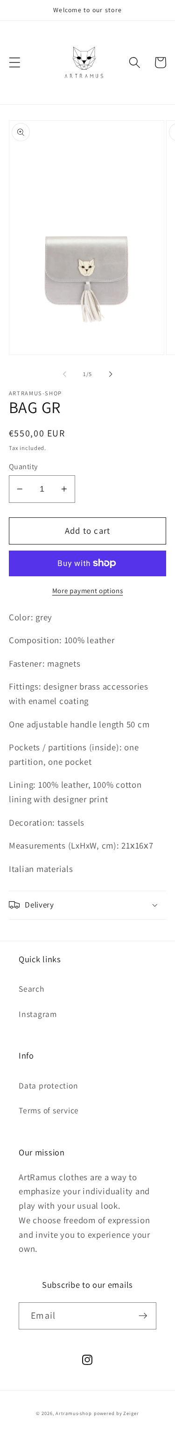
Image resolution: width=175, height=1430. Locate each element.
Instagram (38, 1014)
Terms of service (49, 1110)
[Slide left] (64, 374)
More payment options (87, 590)
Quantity (23, 466)
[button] (15, 62)
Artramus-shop (73, 1413)
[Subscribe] (143, 1315)
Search (31, 988)
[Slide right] (110, 374)
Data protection (48, 1085)
